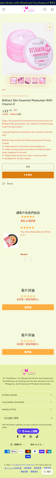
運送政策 (24, 472)
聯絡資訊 (34, 472)
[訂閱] (52, 418)
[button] (45, 9)
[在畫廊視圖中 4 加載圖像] (35, 80)
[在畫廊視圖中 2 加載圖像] (21, 80)
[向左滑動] (5, 80)
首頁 (3, 90)
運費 (19, 114)
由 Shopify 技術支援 (13, 468)
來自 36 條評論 (28, 220)
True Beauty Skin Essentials (15, 96)
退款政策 (27, 468)
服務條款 (47, 468)
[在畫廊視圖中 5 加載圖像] (42, 80)
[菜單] (3, 9)
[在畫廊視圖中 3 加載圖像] (28, 80)
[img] (28, 217)
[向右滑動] (50, 80)
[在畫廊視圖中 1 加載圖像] (13, 80)
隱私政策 (37, 468)
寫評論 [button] (28, 307)
